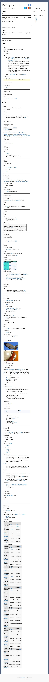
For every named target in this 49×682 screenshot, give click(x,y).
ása (14, 418)
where (7, 153)
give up (16, 336)
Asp (36, 20)
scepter (7, 516)
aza (7, 365)
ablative (5, 268)
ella (20, 479)
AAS (7, 87)
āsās (15, 266)
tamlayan (6, 542)
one (12, 143)
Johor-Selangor (10, 308)
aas (6, 171)
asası (12, 590)
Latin (5, 181)
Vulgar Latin (20, 180)
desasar (8, 406)
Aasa (12, 79)
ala (16, 372)
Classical (8, 249)
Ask (36, 19)
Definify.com (22, 677)
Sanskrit (17, 200)
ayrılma (5, 539)
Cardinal (7, 129)
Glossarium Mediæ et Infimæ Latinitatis (15, 278)
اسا (7, 304)
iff (15, 167)
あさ (16, 98)
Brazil (7, 379)
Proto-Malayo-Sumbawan (19, 134)
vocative (6, 269)
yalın (5, 526)
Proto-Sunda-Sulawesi (11, 135)
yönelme (6, 533)
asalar (23, 514)
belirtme (6, 531)
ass (24, 290)
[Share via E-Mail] (30, 8)
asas (11, 189)
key (8, 185)
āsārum (15, 264)
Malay (8, 200)
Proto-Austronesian (19, 137)
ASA (7, 277)
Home (5, 1)
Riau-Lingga (9, 309)
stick (7, 517)
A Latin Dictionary (14, 274)
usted (23, 476)
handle (7, 191)
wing (7, 388)
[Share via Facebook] (26, 8)
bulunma (6, 536)
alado (7, 412)
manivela (8, 452)
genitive (5, 264)
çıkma (5, 562)
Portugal (8, 377)
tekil (11, 524)
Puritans (24, 74)
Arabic (8, 510)
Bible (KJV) (14, 58)
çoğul (17, 524)
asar (28, 116)
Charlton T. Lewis (13, 273)
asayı (16, 514)
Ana (36, 18)
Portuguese (16, 181)
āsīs (14, 265)
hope (7, 206)
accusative (6, 266)
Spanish (24, 181)
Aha (36, 21)
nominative (6, 262)
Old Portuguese (10, 180)
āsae (12, 253)
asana (12, 576)
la (26, 467)
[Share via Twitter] (25, 8)
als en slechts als (10, 167)
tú (22, 473)
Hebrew (36, 10)
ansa (7, 181)
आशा (20, 200)
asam (12, 549)
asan (12, 569)
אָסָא (38, 10)
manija (7, 450)
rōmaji (7, 98)
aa (4, 372)
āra (16, 255)
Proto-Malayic (10, 132)
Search (8, 1)
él (17, 479)
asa (20, 181)
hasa (12, 227)
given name (12, 74)
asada (12, 535)
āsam (10, 266)
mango (7, 449)
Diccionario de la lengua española (18, 484)
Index (12, 1)
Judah (12, 57)
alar (20, 410)
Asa (25, 79)
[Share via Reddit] (28, 8)
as (16, 218)
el (18, 458)
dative (5, 265)
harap (7, 332)
